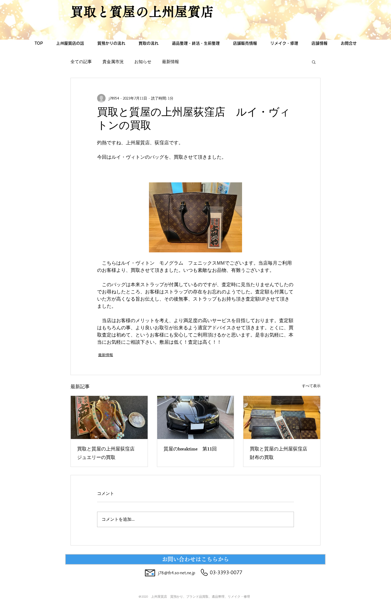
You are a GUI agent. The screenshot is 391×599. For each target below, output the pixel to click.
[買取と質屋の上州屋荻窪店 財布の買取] (281, 417)
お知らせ (142, 61)
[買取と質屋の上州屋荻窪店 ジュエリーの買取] (109, 417)
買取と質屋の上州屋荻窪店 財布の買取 (281, 453)
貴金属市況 (113, 61)
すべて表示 (311, 385)
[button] (313, 62)
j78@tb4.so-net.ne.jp (176, 572)
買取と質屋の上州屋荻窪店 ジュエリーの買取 (108, 453)
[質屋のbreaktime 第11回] (195, 417)
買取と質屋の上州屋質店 (142, 11)
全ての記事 (81, 61)
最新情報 (170, 61)
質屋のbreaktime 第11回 (190, 449)
